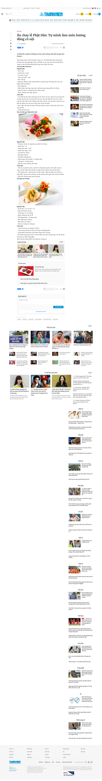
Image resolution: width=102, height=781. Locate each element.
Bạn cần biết (27, 8)
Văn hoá (47, 751)
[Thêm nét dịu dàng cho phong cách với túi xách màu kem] (74, 726)
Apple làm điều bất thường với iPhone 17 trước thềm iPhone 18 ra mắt (80, 687)
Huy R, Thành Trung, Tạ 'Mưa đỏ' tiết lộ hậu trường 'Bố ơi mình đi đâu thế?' (80, 551)
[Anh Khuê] (18, 43)
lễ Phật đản (55, 319)
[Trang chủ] (10, 20)
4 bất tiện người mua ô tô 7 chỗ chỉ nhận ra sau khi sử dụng (80, 707)
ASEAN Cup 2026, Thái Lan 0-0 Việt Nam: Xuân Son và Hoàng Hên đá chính (87, 621)
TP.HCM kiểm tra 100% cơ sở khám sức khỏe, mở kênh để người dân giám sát (80, 428)
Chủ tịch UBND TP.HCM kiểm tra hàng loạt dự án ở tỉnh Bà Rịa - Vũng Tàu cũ (80, 422)
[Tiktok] (97, 8)
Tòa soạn (58, 762)
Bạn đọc (83, 749)
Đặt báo (41, 762)
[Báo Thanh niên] (15, 762)
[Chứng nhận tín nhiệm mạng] (68, 774)
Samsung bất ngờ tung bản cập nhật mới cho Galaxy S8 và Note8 (80, 681)
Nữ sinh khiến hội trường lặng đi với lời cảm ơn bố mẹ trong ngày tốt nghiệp (81, 582)
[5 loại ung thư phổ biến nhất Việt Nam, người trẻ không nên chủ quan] (74, 649)
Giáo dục (47, 20)
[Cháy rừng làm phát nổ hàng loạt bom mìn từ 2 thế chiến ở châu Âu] (74, 441)
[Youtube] (93, 8)
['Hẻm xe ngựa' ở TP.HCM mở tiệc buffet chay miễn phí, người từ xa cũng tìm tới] (74, 491)
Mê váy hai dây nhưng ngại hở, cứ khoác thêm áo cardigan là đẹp (80, 733)
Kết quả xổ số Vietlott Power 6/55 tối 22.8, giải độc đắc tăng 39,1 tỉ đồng (80, 499)
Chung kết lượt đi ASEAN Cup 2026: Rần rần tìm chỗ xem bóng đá (81, 577)
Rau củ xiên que (38, 319)
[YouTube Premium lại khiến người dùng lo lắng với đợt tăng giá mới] (74, 674)
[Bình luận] (10, 43)
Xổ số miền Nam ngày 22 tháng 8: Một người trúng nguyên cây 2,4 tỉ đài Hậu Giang (80, 504)
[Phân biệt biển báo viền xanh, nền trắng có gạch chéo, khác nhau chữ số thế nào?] (74, 700)
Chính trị (13, 20)
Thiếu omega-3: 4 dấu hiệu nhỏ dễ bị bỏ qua (80, 661)
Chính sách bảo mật (67, 762)
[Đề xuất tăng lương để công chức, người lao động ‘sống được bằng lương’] (74, 415)
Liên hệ (38, 8)
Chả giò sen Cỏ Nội (47, 319)
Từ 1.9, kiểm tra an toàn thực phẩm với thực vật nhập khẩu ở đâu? (80, 474)
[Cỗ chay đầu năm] (26, 271)
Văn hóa (56, 20)
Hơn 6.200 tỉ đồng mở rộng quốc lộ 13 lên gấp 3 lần (86, 465)
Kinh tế (27, 20)
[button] (11, 32)
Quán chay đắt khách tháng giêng (29, 279)
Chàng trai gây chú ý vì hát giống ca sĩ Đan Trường (79, 556)
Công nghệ (70, 20)
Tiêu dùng (82, 20)
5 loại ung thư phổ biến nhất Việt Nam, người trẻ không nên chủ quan (87, 648)
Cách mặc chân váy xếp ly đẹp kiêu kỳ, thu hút (80, 738)
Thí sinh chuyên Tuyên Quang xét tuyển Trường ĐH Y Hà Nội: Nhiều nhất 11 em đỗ (79, 603)
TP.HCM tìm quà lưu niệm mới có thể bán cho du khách (80, 525)
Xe (74, 20)
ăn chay (19, 319)
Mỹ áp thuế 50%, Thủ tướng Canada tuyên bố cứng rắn (80, 454)
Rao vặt (83, 751)
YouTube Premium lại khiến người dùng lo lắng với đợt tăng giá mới (87, 673)
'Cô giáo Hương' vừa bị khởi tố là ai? (87, 541)
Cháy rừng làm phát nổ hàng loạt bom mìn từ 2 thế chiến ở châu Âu (87, 440)
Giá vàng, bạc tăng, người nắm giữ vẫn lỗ (79, 479)
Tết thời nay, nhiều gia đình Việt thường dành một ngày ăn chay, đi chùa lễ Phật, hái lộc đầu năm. (48, 270)
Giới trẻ (42, 20)
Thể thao (65, 20)
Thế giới (23, 20)
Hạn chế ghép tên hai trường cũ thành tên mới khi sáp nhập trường (87, 595)
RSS (53, 762)
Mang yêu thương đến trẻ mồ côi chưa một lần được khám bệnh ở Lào (87, 569)
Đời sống (32, 20)
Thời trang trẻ (88, 20)
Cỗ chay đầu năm (39, 267)
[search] (15, 14)
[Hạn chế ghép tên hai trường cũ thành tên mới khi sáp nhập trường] (74, 595)
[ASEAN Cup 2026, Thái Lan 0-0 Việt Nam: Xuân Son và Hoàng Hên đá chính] (74, 621)
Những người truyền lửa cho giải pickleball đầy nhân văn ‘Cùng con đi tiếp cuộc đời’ (80, 636)
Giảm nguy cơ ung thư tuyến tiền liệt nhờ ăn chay (33, 283)
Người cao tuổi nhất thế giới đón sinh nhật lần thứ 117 (87, 516)
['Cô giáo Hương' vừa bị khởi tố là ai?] (74, 543)
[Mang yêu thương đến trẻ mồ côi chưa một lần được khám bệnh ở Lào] (74, 569)
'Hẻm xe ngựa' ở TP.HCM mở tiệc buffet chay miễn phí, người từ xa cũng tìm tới (87, 491)
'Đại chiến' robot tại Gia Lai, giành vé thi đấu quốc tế (80, 608)
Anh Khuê (23, 43)
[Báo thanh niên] (51, 14)
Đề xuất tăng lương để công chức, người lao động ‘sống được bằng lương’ (87, 414)
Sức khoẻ (29, 751)
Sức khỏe (37, 20)
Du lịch (51, 20)
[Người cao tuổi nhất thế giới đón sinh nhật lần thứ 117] (74, 517)
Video (77, 20)
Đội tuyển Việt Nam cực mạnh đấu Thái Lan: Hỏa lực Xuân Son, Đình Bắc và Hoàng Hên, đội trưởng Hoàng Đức (80, 630)
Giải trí (60, 20)
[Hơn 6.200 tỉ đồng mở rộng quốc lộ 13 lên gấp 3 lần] (74, 467)
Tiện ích (33, 8)
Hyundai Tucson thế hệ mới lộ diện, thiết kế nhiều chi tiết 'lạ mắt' (80, 713)
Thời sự (18, 20)
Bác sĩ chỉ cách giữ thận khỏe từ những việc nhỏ (80, 657)
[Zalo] (100, 8)
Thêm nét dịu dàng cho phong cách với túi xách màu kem (86, 724)
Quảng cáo (47, 762)
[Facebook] (95, 8)
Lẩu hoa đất (30, 319)
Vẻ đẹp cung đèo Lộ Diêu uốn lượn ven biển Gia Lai (80, 530)
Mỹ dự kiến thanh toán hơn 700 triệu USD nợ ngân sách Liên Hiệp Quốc (80, 448)
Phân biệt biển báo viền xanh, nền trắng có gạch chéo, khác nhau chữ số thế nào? (87, 699)
